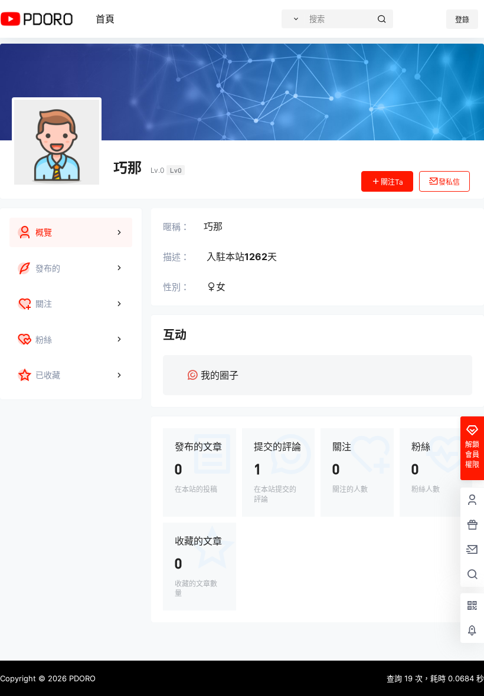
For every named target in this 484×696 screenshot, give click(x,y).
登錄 (462, 19)
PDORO (81, 678)
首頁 (105, 19)
